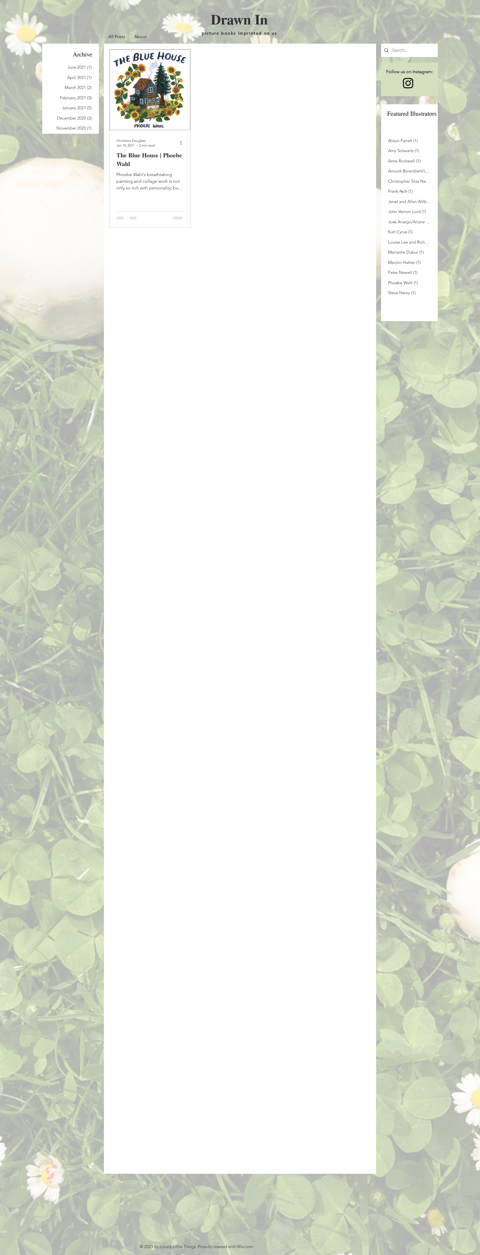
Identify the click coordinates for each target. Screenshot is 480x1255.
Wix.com (245, 1246)
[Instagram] (408, 83)
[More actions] (182, 142)
